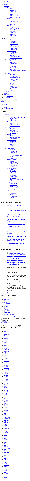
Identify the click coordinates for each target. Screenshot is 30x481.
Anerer (8, 82)
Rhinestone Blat (14, 15)
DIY (8, 13)
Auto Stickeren (13, 53)
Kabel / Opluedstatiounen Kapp (17, 8)
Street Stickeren (13, 52)
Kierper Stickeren (14, 60)
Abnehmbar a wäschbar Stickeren (18, 70)
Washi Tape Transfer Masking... (13, 228)
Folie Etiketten (13, 76)
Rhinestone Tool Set (15, 17)
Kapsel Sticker (13, 67)
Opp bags (12, 86)
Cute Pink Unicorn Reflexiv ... (16, 236)
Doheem (6, 4)
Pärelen (11, 37)
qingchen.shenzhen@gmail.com (11, 316)
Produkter (6, 298)
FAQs (5, 93)
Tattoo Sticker (13, 63)
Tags (11, 90)
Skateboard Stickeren (15, 56)
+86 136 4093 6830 (5, 323)
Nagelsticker (13, 24)
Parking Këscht (13, 87)
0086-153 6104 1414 (9, 314)
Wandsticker (13, 41)
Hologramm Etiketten (15, 77)
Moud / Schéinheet (11, 59)
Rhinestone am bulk (11, 31)
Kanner (8, 65)
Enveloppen (13, 84)
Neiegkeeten (7, 91)
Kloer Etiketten (13, 75)
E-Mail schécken (5, 321)
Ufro (8, 292)
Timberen (12, 89)
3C (7, 7)
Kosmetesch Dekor (14, 21)
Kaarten (12, 83)
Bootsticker (12, 55)
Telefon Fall (13, 11)
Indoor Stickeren (11, 39)
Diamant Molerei (14, 30)
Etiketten (9, 73)
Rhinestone (6, 6)
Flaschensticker (13, 49)
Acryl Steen (13, 32)
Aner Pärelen (13, 35)
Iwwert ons (6, 94)
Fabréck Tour (10, 96)
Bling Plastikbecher (14, 27)
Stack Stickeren (13, 45)
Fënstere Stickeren (14, 42)
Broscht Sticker (13, 20)
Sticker (5, 38)
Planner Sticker (13, 48)
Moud (8, 18)
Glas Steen (12, 34)
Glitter (11, 14)
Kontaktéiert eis (7, 97)
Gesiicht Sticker (14, 23)
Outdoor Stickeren (11, 51)
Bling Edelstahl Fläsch (15, 28)
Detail (10, 292)
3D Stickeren (13, 66)
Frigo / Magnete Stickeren (16, 46)
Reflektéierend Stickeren (16, 58)
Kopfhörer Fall (13, 10)
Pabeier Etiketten (14, 79)
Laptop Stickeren (14, 44)
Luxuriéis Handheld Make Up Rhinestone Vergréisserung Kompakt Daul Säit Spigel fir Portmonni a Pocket (16, 261)
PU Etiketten (13, 80)
